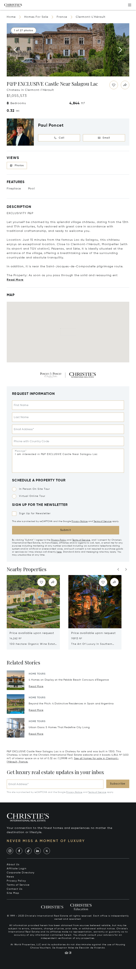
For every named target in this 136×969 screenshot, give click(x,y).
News (10, 877)
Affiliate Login (16, 868)
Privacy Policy (58, 540)
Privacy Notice (80, 521)
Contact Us (14, 889)
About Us (13, 864)
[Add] (130, 5)
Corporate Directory (20, 872)
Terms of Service (102, 521)
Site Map (13, 893)
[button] (23, 30)
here (59, 552)
